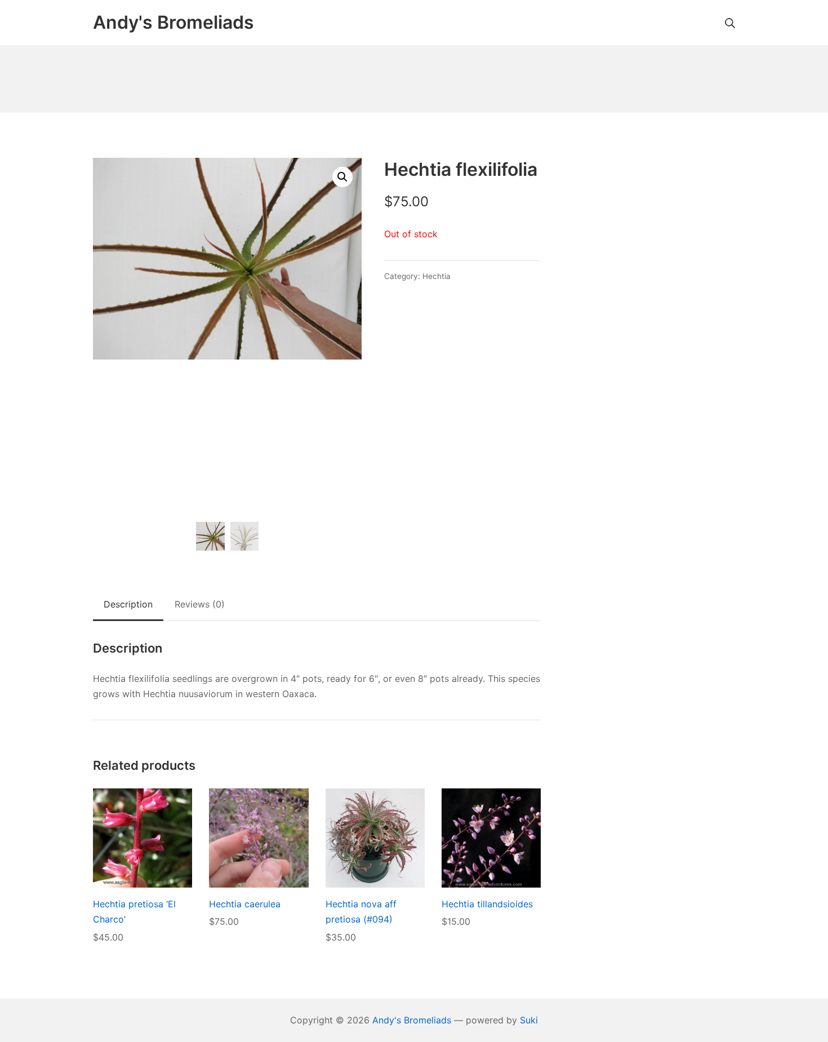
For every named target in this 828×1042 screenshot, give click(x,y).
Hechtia (436, 276)
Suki (529, 1020)
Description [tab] (128, 604)
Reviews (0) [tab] (200, 604)
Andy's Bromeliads (411, 1020)
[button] (342, 177)
